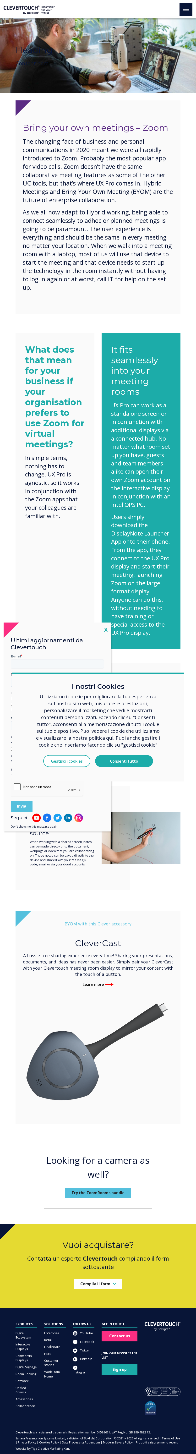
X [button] (106, 629)
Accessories (24, 1399)
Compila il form (95, 1283)
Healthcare (52, 1347)
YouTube (86, 1333)
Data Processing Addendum (81, 1442)
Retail (48, 1340)
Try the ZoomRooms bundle (98, 1192)
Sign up (120, 1369)
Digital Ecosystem (23, 1335)
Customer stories (51, 1362)
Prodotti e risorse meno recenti (157, 1442)
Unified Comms (21, 1390)
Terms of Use (171, 1438)
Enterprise (51, 1333)
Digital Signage (26, 1367)
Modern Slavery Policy (118, 1442)
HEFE (47, 1353)
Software (22, 1381)
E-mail (16, 656)
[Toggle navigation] (186, 9)
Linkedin (85, 1359)
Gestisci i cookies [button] (67, 761)
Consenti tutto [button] (124, 761)
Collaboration (25, 1406)
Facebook (86, 1341)
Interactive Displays (23, 1346)
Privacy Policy (27, 1442)
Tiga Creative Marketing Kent (50, 1449)
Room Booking (26, 1374)
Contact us (119, 1336)
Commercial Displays (24, 1358)
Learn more (93, 984)
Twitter (84, 1350)
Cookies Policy (49, 1442)
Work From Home (52, 1374)
